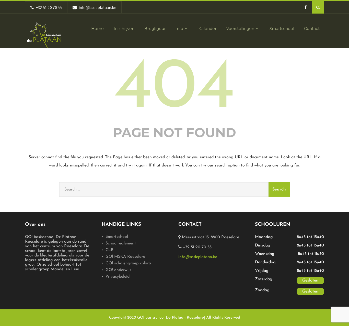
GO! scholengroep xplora (128, 263)
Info (179, 28)
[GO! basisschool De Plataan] (44, 35)
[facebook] (305, 7)
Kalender (207, 28)
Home (97, 28)
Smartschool (282, 28)
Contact (312, 28)
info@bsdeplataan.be (197, 257)
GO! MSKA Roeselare (125, 257)
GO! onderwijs (118, 270)
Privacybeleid (118, 277)
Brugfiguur (155, 28)
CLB (109, 250)
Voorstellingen (240, 28)
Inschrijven (124, 28)
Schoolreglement (121, 243)
